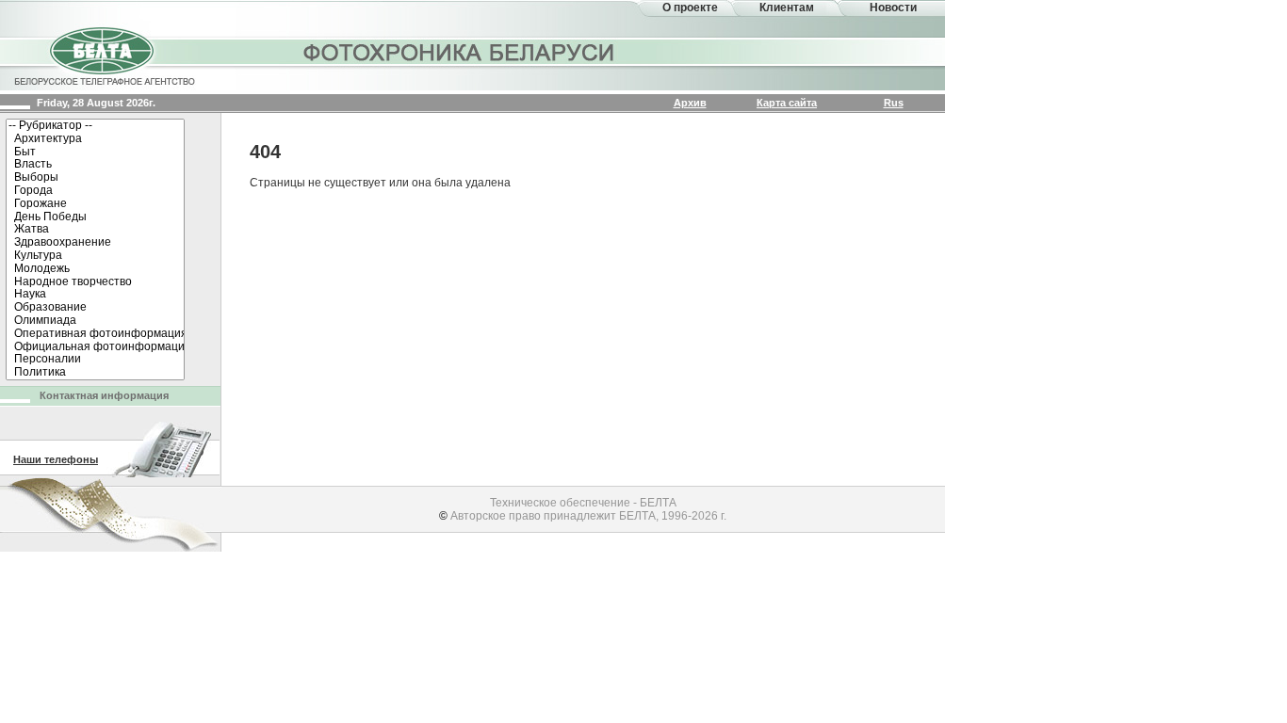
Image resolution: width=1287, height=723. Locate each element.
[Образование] (95, 307)
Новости (893, 7)
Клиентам (786, 7)
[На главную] (103, 54)
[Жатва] (95, 229)
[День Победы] (95, 217)
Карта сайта (787, 102)
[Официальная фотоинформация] (95, 347)
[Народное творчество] (95, 282)
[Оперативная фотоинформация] (95, 334)
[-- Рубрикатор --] (95, 126)
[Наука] (95, 294)
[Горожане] (95, 204)
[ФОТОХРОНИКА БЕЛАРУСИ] (460, 52)
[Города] (95, 191)
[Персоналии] (95, 359)
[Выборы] (95, 178)
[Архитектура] (95, 139)
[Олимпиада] (95, 321)
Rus (894, 102)
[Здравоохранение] (95, 242)
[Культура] (95, 256)
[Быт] (95, 152)
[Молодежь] (95, 269)
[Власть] (95, 164)
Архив (690, 102)
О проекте (690, 7)
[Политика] (95, 372)
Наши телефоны (55, 459)
